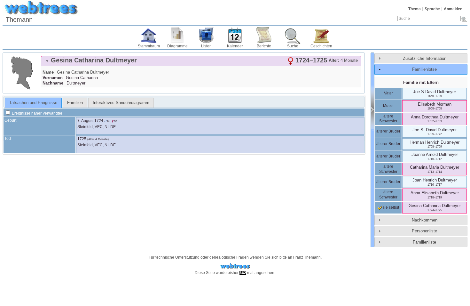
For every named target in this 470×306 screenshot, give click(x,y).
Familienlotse (424, 69)
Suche (292, 46)
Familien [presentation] (75, 102)
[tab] (201, 61)
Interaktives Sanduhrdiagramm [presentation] (121, 102)
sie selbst (390, 207)
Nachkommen (424, 220)
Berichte (264, 46)
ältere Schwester (388, 119)
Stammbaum (149, 46)
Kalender (235, 46)
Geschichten (321, 46)
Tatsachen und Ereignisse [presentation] (33, 102)
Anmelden (453, 9)
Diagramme (177, 46)
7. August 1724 (90, 120)
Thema (414, 9)
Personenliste (424, 231)
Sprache (432, 9)
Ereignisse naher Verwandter (36, 113)
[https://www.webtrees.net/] (235, 266)
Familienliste (424, 242)
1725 (81, 139)
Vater (388, 93)
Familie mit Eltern (421, 82)
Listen (206, 46)
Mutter (388, 105)
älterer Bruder (388, 131)
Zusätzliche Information (424, 58)
